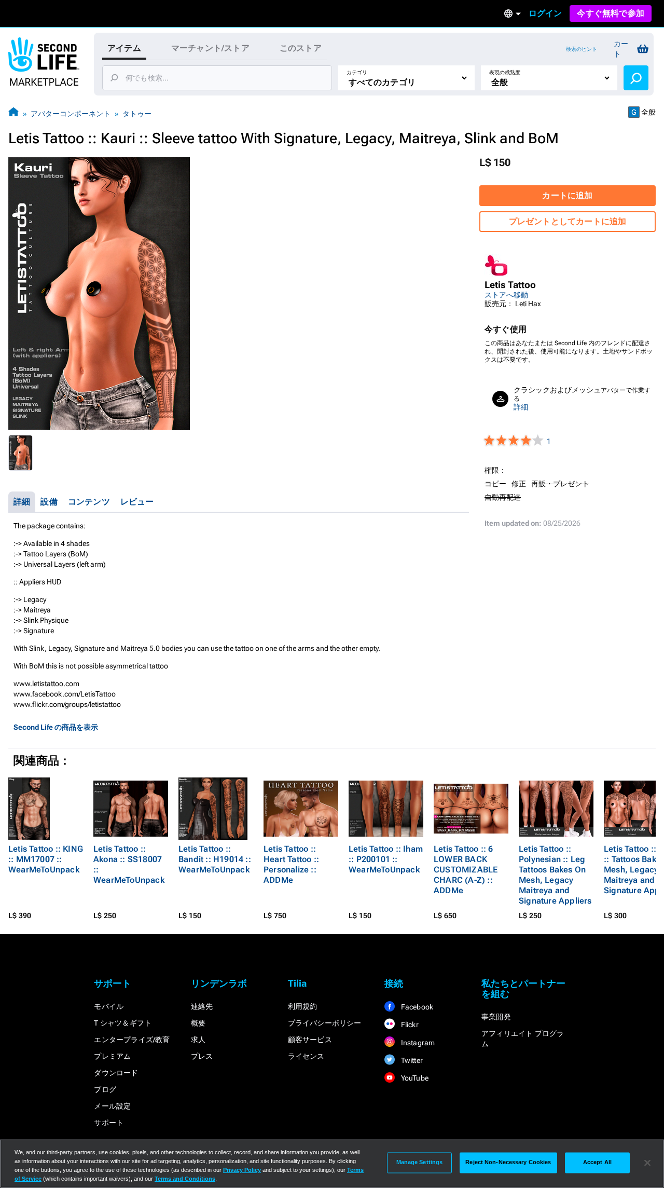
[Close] (647, 1162)
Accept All (597, 1162)
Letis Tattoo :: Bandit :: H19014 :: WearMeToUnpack (214, 859)
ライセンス (306, 1056)
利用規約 (302, 1006)
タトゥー (136, 114)
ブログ (105, 1089)
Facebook (416, 1007)
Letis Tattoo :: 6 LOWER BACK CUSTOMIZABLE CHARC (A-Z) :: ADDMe (465, 869)
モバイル (108, 1006)
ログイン (545, 13)
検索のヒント (581, 49)
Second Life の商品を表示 (55, 727)
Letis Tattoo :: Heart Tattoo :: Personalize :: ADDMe (291, 864)
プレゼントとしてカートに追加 (568, 221)
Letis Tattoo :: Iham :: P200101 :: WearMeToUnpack (386, 859)
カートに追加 (567, 195)
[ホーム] (13, 113)
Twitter (411, 1060)
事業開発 (496, 1017)
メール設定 (112, 1106)
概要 (198, 1023)
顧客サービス (310, 1039)
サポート (108, 1122)
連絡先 (202, 1006)
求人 (198, 1039)
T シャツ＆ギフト (122, 1023)
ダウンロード (116, 1073)
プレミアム (112, 1056)
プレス (202, 1056)
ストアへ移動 (506, 295)
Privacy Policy (242, 1170)
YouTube (413, 1078)
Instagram (417, 1043)
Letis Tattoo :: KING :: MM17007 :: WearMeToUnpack (45, 859)
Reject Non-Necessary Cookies (508, 1162)
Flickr (408, 1024)
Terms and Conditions (185, 1179)
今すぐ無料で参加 (610, 13)
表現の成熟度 (504, 72)
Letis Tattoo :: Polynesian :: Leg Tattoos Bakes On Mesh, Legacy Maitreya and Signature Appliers (555, 875)
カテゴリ (357, 72)
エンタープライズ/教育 (132, 1039)
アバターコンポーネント (70, 114)
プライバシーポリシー (325, 1023)
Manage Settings (419, 1162)
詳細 (521, 407)
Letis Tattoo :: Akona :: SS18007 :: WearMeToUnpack (128, 864)
